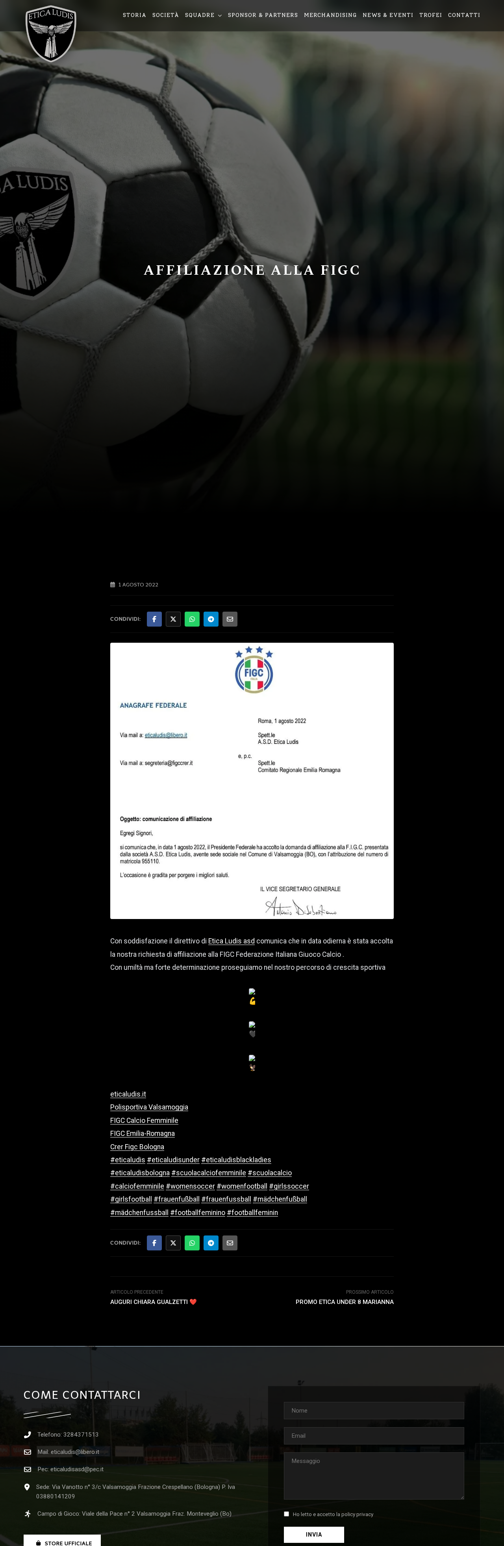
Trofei (430, 15)
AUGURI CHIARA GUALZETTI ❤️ (153, 1302)
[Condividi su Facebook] (154, 619)
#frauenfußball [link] (177, 1199)
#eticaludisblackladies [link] (236, 1160)
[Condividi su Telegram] (211, 619)
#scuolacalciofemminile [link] (208, 1173)
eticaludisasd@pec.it (77, 1469)
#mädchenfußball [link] (280, 1199)
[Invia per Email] (229, 619)
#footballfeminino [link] (197, 1213)
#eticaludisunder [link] (173, 1160)
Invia (314, 1534)
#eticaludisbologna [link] (140, 1173)
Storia (134, 15)
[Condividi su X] (173, 619)
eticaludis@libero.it (75, 1451)
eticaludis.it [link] (128, 1094)
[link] (231, 941)
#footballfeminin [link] (252, 1213)
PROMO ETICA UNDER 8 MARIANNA (345, 1302)
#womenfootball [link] (242, 1186)
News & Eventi (388, 15)
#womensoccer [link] (190, 1186)
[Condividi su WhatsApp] (192, 619)
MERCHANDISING (330, 15)
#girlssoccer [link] (289, 1186)
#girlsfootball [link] (131, 1199)
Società (165, 15)
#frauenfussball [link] (226, 1199)
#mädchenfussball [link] (139, 1213)
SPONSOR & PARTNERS (263, 15)
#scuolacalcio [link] (270, 1173)
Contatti (464, 15)
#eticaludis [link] (127, 1160)
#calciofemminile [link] (137, 1186)
